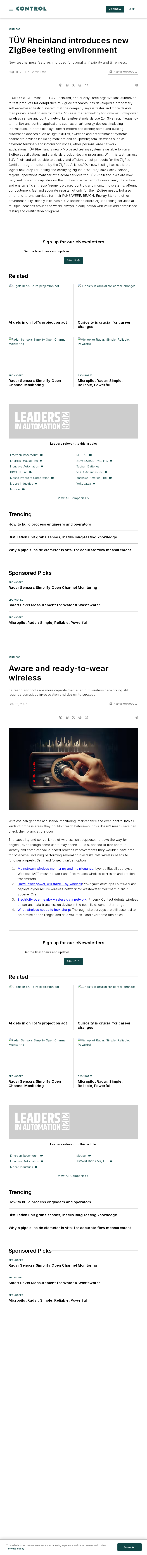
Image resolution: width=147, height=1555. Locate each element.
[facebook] (60, 85)
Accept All (129, 1547)
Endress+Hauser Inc (24, 460)
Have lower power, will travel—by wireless (50, 884)
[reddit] (80, 85)
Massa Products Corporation (29, 478)
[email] (86, 85)
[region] (73, 1547)
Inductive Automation (24, 466)
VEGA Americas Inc (89, 472)
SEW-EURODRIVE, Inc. (92, 460)
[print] (136, 85)
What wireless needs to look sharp (44, 910)
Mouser (15, 489)
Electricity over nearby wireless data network (52, 899)
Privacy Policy (16, 1548)
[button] (11, 9)
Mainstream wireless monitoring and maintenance (55, 868)
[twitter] (73, 85)
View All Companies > (73, 498)
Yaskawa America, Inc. (91, 478)
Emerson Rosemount (24, 455)
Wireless (14, 29)
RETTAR (81, 455)
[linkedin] (67, 85)
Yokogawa (83, 483)
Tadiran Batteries (87, 466)
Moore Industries (21, 483)
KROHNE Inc (19, 472)
